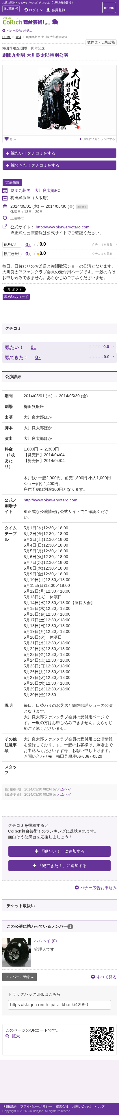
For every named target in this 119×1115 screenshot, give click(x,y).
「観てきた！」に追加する (62, 865)
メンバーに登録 (17, 977)
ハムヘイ (64, 789)
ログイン (36, 10)
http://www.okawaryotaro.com (63, 227)
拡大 (16, 1036)
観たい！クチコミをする (33, 153)
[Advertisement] (59, 1082)
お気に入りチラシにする (99, 139)
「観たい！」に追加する (62, 851)
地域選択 (11, 9)
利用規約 (10, 1106)
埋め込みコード (16, 297)
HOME (6, 37)
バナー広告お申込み (20, 30)
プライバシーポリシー (36, 1106)
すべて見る (106, 977)
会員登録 (58, 10)
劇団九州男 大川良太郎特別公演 (35, 55)
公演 (18, 37)
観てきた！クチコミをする (35, 165)
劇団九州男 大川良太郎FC (35, 190)
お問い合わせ (81, 1106)
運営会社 (62, 1106)
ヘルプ (100, 1106)
